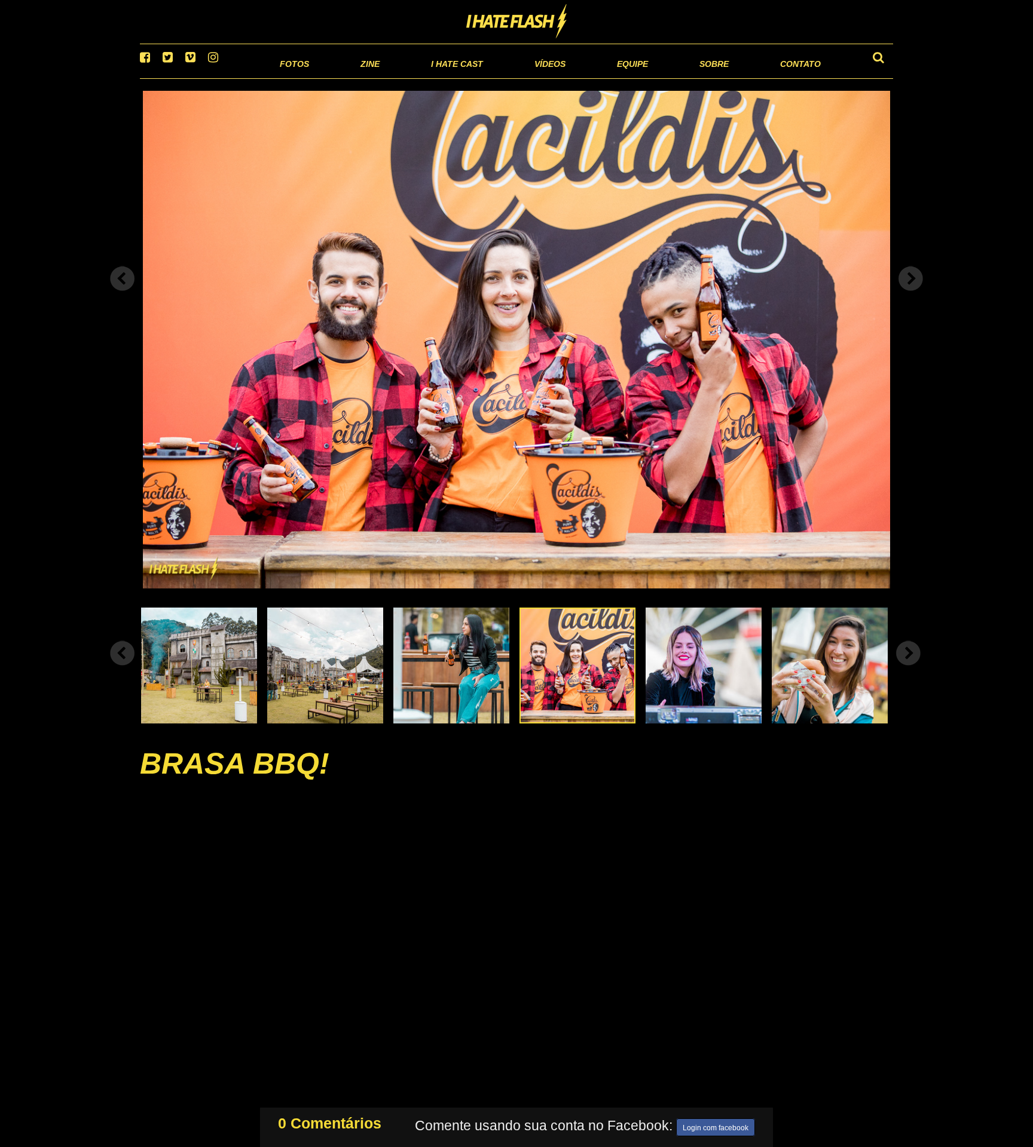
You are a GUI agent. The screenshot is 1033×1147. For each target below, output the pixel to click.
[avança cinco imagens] (122, 667)
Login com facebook (715, 1125)
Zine (292, 77)
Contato (789, 77)
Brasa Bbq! (234, 778)
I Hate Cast (393, 77)
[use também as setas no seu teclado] (122, 293)
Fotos (212, 77)
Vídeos (504, 77)
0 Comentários (329, 1120)
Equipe (598, 77)
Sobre (690, 77)
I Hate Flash (516, 22)
